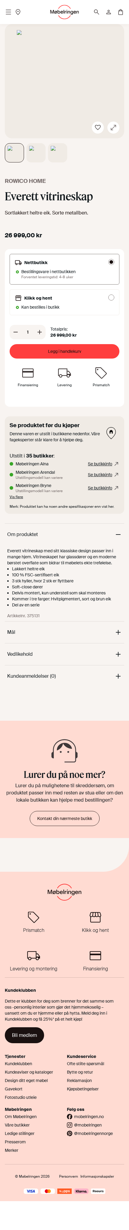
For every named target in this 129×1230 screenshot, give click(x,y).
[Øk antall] (39, 332)
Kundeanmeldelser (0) (31, 676)
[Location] (18, 12)
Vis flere (16, 497)
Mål (11, 632)
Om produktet (22, 534)
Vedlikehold (20, 654)
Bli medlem (24, 1035)
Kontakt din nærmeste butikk (64, 818)
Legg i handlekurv (64, 351)
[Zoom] (113, 128)
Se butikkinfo (100, 464)
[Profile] (108, 12)
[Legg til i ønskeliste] (98, 128)
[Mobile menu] (8, 12)
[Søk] (96, 12)
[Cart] (120, 12)
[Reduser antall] (15, 332)
